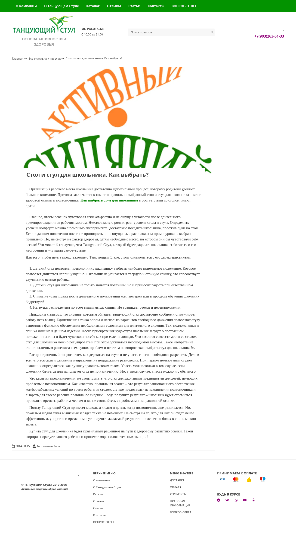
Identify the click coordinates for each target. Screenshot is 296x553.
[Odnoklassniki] (253, 500)
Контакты (156, 6)
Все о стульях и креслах (44, 58)
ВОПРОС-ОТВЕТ (184, 6)
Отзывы (114, 6)
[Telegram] (218, 500)
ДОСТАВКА (177, 480)
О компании (26, 6)
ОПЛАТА (175, 487)
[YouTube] (245, 500)
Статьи (134, 6)
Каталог (93, 6)
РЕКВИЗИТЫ (178, 494)
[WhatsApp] (236, 500)
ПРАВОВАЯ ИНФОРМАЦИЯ (180, 503)
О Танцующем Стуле (61, 6)
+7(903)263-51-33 (269, 36)
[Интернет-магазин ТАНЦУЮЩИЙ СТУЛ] (44, 25)
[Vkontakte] (227, 500)
